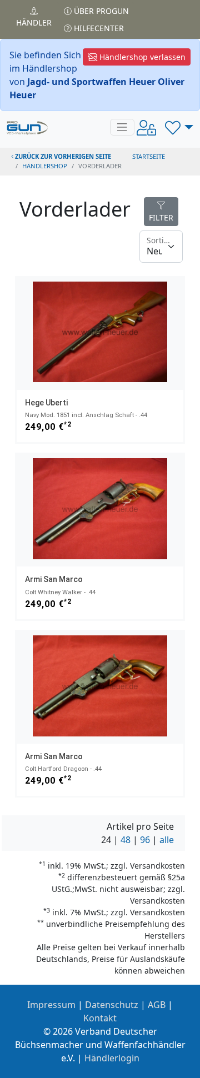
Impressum (51, 1005)
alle (166, 840)
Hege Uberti (46, 402)
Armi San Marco (54, 579)
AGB (157, 1005)
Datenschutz (111, 1005)
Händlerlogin (111, 1058)
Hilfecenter (98, 28)
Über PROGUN (100, 11)
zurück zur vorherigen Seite (62, 156)
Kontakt (100, 1018)
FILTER (161, 217)
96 (145, 840)
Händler (34, 22)
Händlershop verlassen (141, 57)
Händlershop (44, 166)
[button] (179, 127)
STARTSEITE (148, 156)
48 (126, 840)
